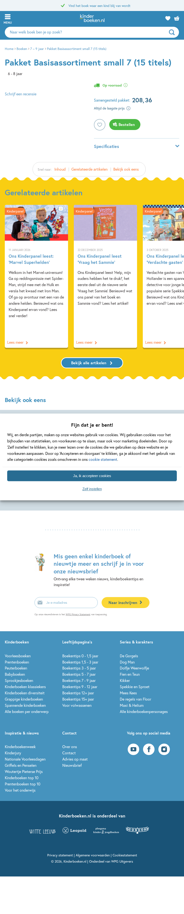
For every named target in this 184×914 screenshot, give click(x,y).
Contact (69, 752)
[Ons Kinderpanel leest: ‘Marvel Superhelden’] (36, 276)
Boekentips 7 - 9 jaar (79, 680)
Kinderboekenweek (20, 746)
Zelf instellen (92, 489)
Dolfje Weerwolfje (134, 667)
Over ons (69, 746)
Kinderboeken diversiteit (25, 692)
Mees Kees (128, 692)
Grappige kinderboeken (24, 699)
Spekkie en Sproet (135, 686)
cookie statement (103, 459)
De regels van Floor (135, 699)
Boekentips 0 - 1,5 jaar (80, 655)
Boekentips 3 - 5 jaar (79, 667)
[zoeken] (173, 32)
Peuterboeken (16, 667)
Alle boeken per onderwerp (27, 711)
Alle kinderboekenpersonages (144, 711)
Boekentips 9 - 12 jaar (79, 686)
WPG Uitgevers (122, 861)
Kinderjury (13, 752)
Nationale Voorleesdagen (25, 759)
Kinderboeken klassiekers (25, 686)
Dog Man (127, 661)
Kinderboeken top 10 (21, 777)
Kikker (125, 680)
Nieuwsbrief (72, 765)
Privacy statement (60, 855)
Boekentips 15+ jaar (78, 699)
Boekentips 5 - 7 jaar (79, 674)
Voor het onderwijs (20, 790)
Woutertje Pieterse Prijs (24, 771)
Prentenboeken (17, 661)
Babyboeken (15, 674)
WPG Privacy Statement (78, 614)
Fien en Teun (130, 674)
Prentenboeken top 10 (22, 783)
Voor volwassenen (77, 705)
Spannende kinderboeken (25, 705)
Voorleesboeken (18, 655)
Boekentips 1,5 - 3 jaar (80, 661)
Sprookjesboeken (19, 680)
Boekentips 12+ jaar (78, 692)
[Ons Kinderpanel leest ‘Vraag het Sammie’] (105, 276)
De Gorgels (129, 655)
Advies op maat (75, 759)
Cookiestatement (125, 855)
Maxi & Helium (132, 705)
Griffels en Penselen (20, 765)
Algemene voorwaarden (93, 855)
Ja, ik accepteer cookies (92, 476)
